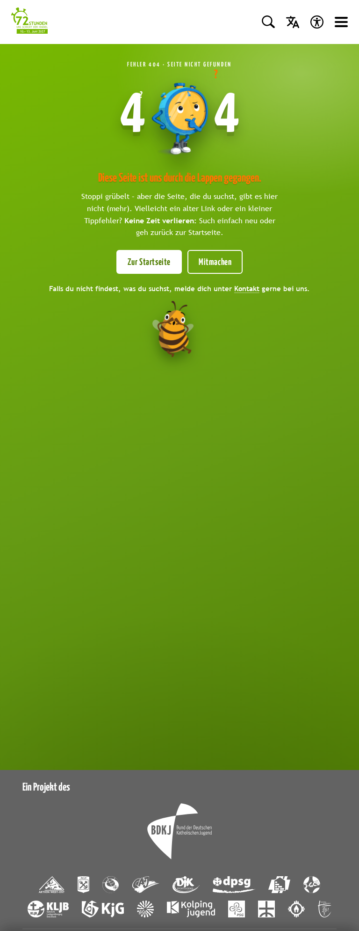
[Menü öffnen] (341, 22)
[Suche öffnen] (268, 22)
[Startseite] (29, 22)
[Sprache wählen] (292, 22)
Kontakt (246, 288)
